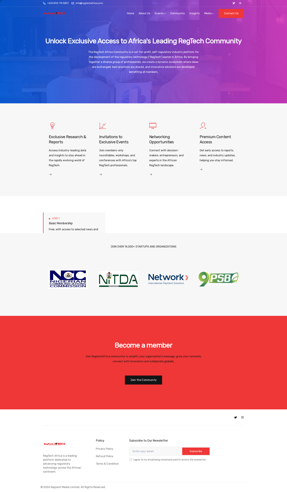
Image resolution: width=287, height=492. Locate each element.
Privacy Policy (104, 448)
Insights (195, 13)
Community (177, 13)
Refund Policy (104, 456)
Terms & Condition (107, 463)
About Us (144, 13)
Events (159, 13)
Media (208, 13)
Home (130, 13)
